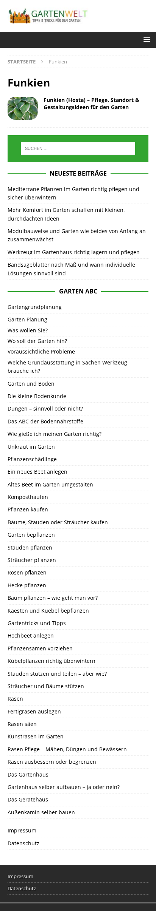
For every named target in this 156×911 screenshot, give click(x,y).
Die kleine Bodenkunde (37, 396)
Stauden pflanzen (30, 547)
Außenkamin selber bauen (41, 812)
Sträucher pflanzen (32, 560)
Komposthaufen (28, 496)
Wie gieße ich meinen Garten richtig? (54, 433)
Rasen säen (22, 723)
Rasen (15, 698)
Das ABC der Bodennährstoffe (45, 421)
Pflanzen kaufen (28, 509)
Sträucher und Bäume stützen (46, 686)
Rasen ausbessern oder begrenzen (52, 761)
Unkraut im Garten (31, 446)
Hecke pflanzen (27, 585)
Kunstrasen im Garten (36, 736)
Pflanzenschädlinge (32, 459)
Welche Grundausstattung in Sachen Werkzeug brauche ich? (67, 366)
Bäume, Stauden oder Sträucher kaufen (58, 522)
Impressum (22, 830)
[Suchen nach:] (78, 148)
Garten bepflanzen (31, 534)
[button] (145, 39)
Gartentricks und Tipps (37, 623)
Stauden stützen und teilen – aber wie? (57, 673)
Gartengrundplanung (35, 306)
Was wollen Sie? (28, 330)
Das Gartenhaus (28, 774)
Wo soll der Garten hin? (37, 340)
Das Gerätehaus (28, 799)
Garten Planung (27, 319)
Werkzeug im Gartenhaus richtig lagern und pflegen (74, 252)
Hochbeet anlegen (31, 635)
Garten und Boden (31, 383)
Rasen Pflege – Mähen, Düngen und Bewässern (67, 749)
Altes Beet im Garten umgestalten (50, 484)
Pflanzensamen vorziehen (40, 648)
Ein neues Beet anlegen (37, 471)
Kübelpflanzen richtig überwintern (51, 660)
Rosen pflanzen (27, 572)
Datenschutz (23, 843)
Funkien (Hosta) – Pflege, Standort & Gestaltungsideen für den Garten (91, 103)
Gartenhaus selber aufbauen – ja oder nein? (64, 787)
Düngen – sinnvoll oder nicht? (45, 408)
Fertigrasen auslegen (34, 711)
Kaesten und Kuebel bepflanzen (48, 610)
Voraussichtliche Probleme (41, 351)
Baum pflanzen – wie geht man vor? (53, 597)
